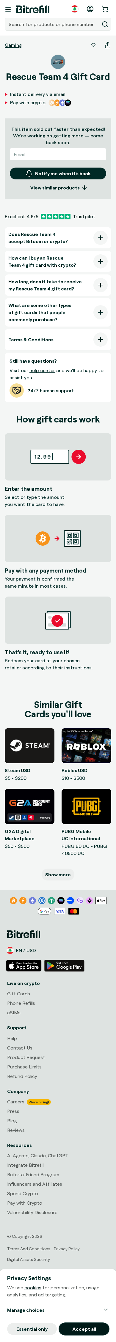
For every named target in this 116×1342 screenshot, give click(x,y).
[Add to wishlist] (93, 45)
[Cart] (106, 9)
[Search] (105, 24)
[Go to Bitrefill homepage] (32, 9)
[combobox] (53, 24)
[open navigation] (8, 9)
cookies (32, 1287)
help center (42, 370)
